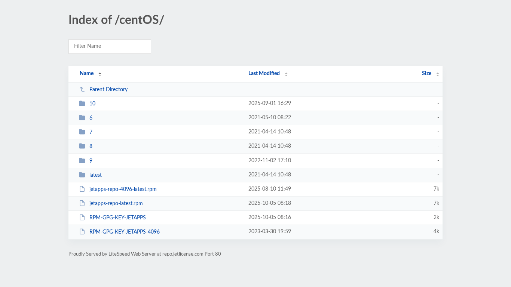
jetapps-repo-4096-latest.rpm (123, 189)
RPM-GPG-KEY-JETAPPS (117, 217)
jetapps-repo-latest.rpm (116, 203)
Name (87, 73)
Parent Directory (108, 89)
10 (92, 104)
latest (95, 175)
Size (426, 73)
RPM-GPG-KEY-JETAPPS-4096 (124, 232)
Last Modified (264, 73)
